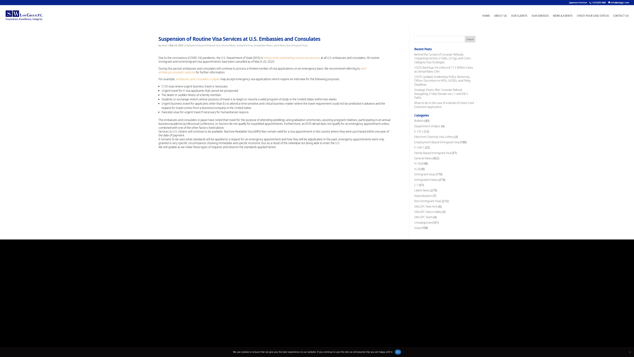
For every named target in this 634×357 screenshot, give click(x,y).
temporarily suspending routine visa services (292, 58)
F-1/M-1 (419, 147)
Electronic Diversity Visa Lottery (434, 137)
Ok (397, 352)
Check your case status (593, 16)
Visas (417, 228)
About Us (500, 16)
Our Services (540, 16)
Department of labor (427, 126)
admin (164, 45)
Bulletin (419, 121)
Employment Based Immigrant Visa (202, 45)
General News (228, 45)
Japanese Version (578, 2)
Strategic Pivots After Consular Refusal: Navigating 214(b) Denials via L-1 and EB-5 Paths (441, 93)
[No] (630, 352)
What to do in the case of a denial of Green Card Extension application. (444, 105)
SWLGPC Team (423, 217)
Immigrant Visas (244, 45)
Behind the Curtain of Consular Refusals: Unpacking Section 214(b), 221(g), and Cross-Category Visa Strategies (442, 58)
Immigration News (263, 45)
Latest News (279, 45)
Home (486, 16)
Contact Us (621, 16)
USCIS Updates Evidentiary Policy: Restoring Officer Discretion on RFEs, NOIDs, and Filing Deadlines (442, 80)
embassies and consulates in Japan (198, 79)
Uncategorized (423, 222)
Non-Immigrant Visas (297, 45)
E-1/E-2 (418, 131)
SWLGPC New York (426, 206)
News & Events (563, 16)
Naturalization (423, 196)
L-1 (416, 185)
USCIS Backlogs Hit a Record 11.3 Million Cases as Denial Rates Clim (443, 69)
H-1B (417, 163)
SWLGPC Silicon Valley (427, 212)
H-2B (417, 169)
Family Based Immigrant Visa (432, 153)
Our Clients (519, 16)
